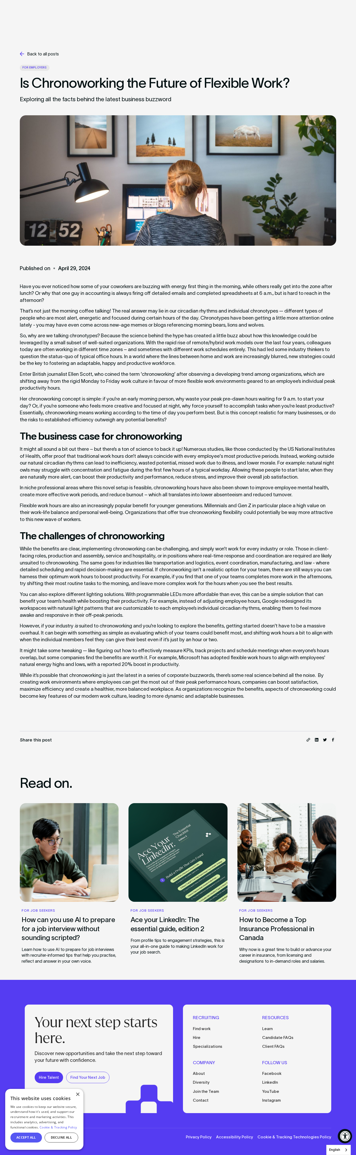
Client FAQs (273, 1046)
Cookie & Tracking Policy (58, 1127)
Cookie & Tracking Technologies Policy (294, 1137)
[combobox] (338, 1150)
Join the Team (206, 1091)
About (199, 1073)
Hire (196, 1037)
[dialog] (44, 1119)
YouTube (270, 1091)
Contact (200, 1100)
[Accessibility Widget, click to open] (345, 1136)
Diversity (201, 1082)
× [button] (77, 1094)
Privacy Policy (199, 1137)
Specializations (207, 1046)
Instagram (271, 1100)
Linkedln (270, 1082)
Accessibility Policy (234, 1137)
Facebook (271, 1073)
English (334, 1150)
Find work (202, 1028)
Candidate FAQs (277, 1037)
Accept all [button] (26, 1137)
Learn (267, 1028)
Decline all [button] (61, 1137)
